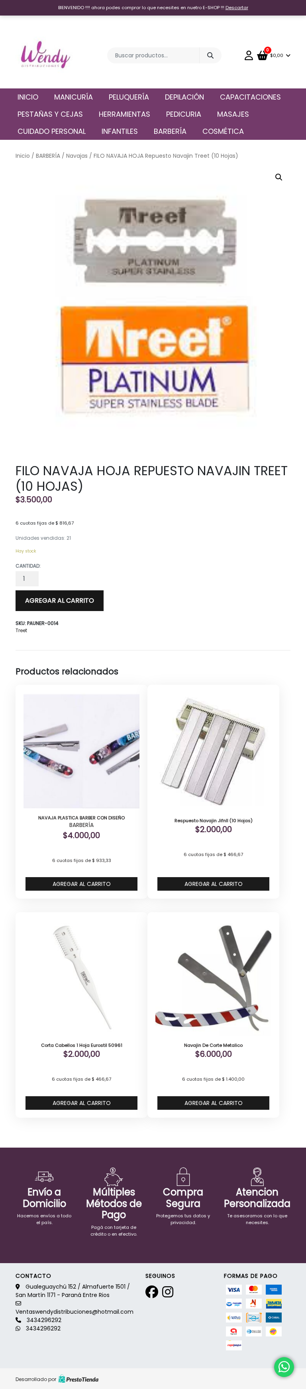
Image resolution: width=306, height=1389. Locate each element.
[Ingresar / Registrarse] (251, 55)
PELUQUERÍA (129, 97)
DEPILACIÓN (184, 97)
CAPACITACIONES (250, 97)
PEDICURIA (183, 114)
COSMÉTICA (223, 131)
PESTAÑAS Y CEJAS (50, 114)
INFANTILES (120, 131)
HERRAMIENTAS (124, 114)
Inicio (28, 97)
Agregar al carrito (59, 600)
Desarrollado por (36, 1379)
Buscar (210, 55)
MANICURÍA (73, 97)
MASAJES (233, 114)
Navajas (77, 156)
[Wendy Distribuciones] (44, 55)
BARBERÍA (170, 131)
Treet (21, 630)
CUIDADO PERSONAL (52, 131)
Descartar (237, 7)
